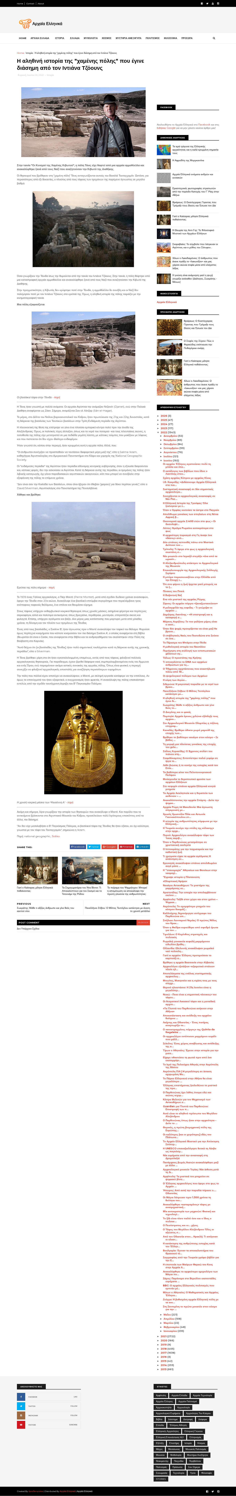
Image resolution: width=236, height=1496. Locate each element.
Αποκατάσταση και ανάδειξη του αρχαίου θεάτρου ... (187, 1017)
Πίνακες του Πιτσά (173, 591)
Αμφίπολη (161, 1395)
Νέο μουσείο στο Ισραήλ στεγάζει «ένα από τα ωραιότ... (190, 558)
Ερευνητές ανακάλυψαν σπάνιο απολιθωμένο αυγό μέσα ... (190, 865)
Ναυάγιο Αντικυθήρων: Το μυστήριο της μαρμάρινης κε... (186, 887)
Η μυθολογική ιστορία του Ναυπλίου (184, 646)
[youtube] (213, 3)
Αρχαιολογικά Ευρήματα (168, 1413)
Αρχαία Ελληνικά (167, 302)
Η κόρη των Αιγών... (175, 680)
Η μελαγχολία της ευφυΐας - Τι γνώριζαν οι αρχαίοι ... (187, 609)
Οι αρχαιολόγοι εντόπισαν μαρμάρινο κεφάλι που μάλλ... (189, 1038)
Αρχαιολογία (183, 1407)
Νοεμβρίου (170, 440)
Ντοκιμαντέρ (162, 1461)
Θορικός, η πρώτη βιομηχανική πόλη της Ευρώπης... (187, 1129)
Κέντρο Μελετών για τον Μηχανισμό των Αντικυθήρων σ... (186, 1101)
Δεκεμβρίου (171, 435)
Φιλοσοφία (206, 1473)
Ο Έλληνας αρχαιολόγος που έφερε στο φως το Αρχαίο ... (191, 1185)
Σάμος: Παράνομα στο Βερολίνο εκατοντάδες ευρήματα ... (189, 1280)
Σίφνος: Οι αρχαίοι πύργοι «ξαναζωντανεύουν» (190, 603)
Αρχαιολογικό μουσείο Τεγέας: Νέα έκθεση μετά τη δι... (191, 1171)
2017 (164, 1352)
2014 (164, 1365)
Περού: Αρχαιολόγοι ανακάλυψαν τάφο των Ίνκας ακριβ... (188, 837)
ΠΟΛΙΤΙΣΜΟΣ (153, 38)
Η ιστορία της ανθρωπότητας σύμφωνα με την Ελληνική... (190, 823)
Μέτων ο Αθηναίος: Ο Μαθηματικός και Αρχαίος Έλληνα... (191, 1294)
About (41, 3)
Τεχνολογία (178, 1473)
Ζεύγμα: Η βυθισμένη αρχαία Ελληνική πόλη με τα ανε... (191, 1301)
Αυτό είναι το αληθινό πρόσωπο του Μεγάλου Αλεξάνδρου (190, 1115)
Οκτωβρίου (170, 444)
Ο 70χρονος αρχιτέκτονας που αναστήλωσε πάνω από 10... (189, 670)
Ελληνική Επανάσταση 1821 (170, 1437)
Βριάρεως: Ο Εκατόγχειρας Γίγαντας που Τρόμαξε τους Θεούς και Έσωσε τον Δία (194, 204)
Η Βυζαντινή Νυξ (172, 595)
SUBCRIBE (73, 1425)
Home (20, 3)
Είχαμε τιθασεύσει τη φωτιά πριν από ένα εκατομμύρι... (187, 1059)
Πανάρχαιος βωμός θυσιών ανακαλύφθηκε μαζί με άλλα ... (191, 1164)
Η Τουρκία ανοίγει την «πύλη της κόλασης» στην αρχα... (188, 830)
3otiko (56, 836)
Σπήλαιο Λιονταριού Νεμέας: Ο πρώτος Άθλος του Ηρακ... (190, 922)
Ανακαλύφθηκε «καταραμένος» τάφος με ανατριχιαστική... (186, 1206)
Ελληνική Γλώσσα (194, 1431)
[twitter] (207, 3)
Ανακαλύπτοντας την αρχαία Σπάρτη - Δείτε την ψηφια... (191, 802)
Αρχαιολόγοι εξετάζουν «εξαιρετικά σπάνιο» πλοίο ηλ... (189, 968)
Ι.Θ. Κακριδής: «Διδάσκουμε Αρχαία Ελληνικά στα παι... (189, 484)
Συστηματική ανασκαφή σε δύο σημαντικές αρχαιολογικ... (188, 491)
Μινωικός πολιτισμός (196, 1449)
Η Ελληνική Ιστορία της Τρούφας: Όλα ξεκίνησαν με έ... (185, 505)
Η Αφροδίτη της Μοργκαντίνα (188, 160)
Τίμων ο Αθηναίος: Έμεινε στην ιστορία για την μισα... (191, 1052)
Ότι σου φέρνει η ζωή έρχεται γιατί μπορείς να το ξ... (190, 586)
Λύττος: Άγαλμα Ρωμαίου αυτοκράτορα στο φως (188, 530)
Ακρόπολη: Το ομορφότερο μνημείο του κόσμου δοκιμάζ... (186, 908)
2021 (164, 1336)
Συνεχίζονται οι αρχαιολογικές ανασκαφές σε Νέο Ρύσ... (189, 497)
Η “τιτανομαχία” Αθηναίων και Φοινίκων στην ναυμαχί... (190, 872)
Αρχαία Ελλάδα (179, 1395)
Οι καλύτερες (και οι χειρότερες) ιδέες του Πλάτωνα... (187, 1136)
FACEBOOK (32, 1397)
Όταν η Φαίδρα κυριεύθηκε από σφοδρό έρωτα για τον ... (190, 929)
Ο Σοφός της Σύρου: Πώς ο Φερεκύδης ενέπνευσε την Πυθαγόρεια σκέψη (199, 344)
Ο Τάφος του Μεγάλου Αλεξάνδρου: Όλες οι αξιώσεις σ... (188, 1231)
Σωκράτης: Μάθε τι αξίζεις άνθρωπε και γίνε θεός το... (188, 706)
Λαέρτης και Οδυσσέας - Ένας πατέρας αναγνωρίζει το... (186, 1024)
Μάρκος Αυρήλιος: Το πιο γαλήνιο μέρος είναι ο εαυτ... (190, 623)
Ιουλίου (168, 456)
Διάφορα (202, 1419)
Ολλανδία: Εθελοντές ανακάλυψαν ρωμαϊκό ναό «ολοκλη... (188, 950)
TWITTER (31, 1406)
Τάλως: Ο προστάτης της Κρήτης (182, 657)
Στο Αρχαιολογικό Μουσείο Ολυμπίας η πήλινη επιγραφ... (190, 725)
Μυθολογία (175, 1455)
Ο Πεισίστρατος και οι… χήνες (180, 1225)
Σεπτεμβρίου (171, 448)
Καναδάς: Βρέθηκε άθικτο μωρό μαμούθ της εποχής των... (188, 732)
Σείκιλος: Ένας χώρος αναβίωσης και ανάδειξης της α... (191, 1045)
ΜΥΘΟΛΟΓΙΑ (91, 38)
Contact (30, 3)
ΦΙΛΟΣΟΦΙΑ (170, 38)
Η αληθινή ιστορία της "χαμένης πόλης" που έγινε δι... (189, 700)
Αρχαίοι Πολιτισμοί (187, 1401)
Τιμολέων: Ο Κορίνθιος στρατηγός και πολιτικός (185, 936)
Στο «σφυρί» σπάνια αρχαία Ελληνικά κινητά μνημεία (189, 788)
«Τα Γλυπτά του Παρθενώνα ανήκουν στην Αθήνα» (188, 1010)
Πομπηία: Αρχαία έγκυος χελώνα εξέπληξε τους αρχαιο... (190, 718)
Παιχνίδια (178, 1461)
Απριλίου (169, 1318)
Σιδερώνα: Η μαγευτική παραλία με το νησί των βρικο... (191, 686)
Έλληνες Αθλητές (178, 1425)
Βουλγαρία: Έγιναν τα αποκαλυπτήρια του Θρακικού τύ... (188, 1252)
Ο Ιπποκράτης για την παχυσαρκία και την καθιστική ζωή (188, 851)
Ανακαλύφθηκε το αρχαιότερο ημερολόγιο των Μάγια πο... (190, 1273)
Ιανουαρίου (171, 1331)
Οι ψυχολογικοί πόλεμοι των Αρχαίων (185, 675)
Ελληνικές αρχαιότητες (167, 1431)
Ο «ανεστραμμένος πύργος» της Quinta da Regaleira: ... (189, 1031)
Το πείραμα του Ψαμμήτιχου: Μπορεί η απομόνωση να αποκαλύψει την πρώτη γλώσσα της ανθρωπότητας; (127, 890)
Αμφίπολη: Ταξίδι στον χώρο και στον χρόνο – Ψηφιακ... (190, 901)
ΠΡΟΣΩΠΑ (186, 38)
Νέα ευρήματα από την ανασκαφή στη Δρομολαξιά (185, 1157)
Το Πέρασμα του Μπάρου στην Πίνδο (184, 642)
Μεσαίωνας (174, 1449)
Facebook (204, 124)
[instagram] (218, 3)
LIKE (75, 1397)
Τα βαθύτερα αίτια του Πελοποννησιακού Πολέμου (187, 774)
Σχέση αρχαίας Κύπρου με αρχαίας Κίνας (187, 477)
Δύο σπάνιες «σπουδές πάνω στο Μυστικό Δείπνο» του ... (188, 544)
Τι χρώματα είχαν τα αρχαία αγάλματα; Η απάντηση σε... (187, 858)
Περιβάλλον (195, 1461)
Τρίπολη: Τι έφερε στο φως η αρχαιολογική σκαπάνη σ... (188, 551)
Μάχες (159, 1449)
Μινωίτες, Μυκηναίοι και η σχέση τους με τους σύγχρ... (190, 982)
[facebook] (202, 3)
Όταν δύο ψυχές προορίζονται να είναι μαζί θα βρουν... (190, 630)
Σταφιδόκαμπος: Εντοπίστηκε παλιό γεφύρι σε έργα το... (190, 760)
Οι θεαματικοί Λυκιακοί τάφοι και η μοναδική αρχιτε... (189, 1003)
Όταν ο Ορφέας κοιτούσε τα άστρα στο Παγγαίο (191, 510)
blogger (143, 922)
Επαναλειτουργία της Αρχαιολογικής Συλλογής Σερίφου (190, 572)
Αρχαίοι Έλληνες (164, 1401)
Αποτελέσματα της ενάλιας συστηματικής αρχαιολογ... (187, 975)
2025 (164, 420)
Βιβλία (159, 1419)
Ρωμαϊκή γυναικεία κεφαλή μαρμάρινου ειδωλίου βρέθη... (186, 943)
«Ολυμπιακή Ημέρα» (175, 881)
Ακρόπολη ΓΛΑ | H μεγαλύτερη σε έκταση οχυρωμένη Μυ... (187, 1073)
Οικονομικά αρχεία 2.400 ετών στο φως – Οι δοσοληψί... (189, 523)
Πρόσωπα (177, 1467)
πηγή (57, 397)
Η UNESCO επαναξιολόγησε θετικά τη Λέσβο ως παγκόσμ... (189, 1150)
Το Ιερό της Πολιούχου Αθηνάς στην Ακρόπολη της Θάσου (190, 1066)
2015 (164, 1361)
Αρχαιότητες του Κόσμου (198, 1413)
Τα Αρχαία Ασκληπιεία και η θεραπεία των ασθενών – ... (188, 795)
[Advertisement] (188, 75)
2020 (164, 1340)
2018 (164, 1348)
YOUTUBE (32, 1425)
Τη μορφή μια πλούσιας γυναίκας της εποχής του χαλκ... (189, 746)
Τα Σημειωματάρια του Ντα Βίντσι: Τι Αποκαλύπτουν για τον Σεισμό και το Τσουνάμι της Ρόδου (82, 890)
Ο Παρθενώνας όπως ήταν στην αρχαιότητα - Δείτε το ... (189, 1122)
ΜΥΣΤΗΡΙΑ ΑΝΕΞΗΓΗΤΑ (128, 38)
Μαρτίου (169, 1322)
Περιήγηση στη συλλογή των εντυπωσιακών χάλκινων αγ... (189, 652)
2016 (164, 1356)
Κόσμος (201, 1443)
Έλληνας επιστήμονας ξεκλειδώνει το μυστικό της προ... (190, 1087)
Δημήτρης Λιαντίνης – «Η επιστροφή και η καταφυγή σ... (187, 616)
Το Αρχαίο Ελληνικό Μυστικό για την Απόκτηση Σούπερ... (191, 1143)
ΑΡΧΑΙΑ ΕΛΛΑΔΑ (40, 38)
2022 (164, 432)
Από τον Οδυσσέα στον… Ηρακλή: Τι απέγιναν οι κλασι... (190, 1238)
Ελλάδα (160, 1425)
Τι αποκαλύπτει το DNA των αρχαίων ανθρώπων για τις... (185, 663)
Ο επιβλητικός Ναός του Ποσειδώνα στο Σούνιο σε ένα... (191, 637)
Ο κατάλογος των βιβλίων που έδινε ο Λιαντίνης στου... (185, 472)
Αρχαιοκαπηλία (164, 1407)
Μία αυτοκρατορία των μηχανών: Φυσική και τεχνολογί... (189, 1213)
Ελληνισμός (195, 1437)
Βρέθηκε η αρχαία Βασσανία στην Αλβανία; (188, 962)
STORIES (161, 1479)
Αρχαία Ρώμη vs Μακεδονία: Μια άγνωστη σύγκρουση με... (188, 808)
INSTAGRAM (33, 1416)
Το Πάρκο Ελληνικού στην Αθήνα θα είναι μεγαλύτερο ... (187, 1080)
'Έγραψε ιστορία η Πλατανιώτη (181, 877)
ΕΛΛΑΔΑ (74, 38)
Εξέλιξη (160, 1443)
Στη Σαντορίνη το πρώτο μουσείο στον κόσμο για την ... (190, 1308)
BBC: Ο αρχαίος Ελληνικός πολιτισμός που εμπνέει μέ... (188, 1287)
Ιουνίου (168, 460)
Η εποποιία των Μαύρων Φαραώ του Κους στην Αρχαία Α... (188, 1266)
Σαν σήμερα (194, 1467)
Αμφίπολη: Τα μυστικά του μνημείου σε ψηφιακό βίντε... (186, 1178)
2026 (164, 415)
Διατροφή (188, 1419)
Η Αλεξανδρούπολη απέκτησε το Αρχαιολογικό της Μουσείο (190, 565)
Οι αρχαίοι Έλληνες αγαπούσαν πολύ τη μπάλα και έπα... (187, 465)
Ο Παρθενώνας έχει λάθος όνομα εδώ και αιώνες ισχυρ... (187, 1094)
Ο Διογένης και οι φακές (177, 712)
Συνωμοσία (161, 1473)
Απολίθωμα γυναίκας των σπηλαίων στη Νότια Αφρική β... (190, 516)
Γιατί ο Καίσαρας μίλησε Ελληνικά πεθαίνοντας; (35, 889)
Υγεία (193, 1473)
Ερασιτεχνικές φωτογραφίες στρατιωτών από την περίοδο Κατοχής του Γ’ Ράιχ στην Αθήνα (195, 192)
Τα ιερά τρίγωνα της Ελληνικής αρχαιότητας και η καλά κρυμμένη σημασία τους (195, 150)
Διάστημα (173, 1419)
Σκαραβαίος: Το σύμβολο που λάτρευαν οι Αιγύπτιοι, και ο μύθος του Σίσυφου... (195, 246)
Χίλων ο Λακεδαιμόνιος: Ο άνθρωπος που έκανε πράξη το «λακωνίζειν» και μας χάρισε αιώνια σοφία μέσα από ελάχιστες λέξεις (195, 263)
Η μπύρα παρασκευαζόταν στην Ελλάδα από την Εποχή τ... (189, 579)
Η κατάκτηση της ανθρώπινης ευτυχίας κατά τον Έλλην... (189, 1245)
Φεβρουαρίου (172, 1327)
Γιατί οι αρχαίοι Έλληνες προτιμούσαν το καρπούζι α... (187, 957)
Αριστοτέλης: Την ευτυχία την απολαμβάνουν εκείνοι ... (189, 894)
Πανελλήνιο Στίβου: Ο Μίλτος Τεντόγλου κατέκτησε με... (186, 692)
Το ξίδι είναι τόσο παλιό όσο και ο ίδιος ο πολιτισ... (187, 1220)
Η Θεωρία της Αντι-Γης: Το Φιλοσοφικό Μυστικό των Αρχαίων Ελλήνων (193, 232)
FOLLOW (73, 1406)
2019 (164, 1344)
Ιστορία (29, 53)
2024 (164, 424)
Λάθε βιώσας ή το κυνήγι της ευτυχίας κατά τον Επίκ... (190, 767)
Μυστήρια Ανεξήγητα (197, 1455)
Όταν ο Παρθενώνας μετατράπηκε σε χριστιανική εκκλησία (185, 843)
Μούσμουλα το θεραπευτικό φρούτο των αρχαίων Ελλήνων (187, 781)
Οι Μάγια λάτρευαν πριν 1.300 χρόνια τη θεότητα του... (187, 1199)
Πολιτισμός (161, 1467)
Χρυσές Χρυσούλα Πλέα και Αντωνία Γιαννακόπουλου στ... (184, 816)
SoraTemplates (36, 1491)
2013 (164, 1369)
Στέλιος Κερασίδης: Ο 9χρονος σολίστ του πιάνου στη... (187, 753)
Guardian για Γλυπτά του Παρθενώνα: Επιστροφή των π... (185, 1108)
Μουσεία (160, 1455)
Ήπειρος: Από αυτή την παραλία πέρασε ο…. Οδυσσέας (189, 1192)
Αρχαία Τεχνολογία (202, 1395)
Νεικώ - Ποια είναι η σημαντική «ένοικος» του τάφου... (189, 996)
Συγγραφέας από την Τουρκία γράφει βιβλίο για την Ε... (191, 1259)
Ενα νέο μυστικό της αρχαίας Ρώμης (184, 599)
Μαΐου (168, 1314)
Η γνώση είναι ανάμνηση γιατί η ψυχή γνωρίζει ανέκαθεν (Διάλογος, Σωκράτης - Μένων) (194, 278)
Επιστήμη (174, 1443)
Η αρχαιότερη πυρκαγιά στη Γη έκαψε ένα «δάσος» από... (187, 537)
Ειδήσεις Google (166, 127)
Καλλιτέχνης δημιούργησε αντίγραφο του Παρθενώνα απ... (187, 915)
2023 (164, 428)
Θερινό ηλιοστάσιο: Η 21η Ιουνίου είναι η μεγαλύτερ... (187, 989)
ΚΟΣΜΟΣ (106, 38)
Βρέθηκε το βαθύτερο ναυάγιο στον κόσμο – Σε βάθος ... (190, 739)
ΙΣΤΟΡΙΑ (59, 38)
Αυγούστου (170, 452)
